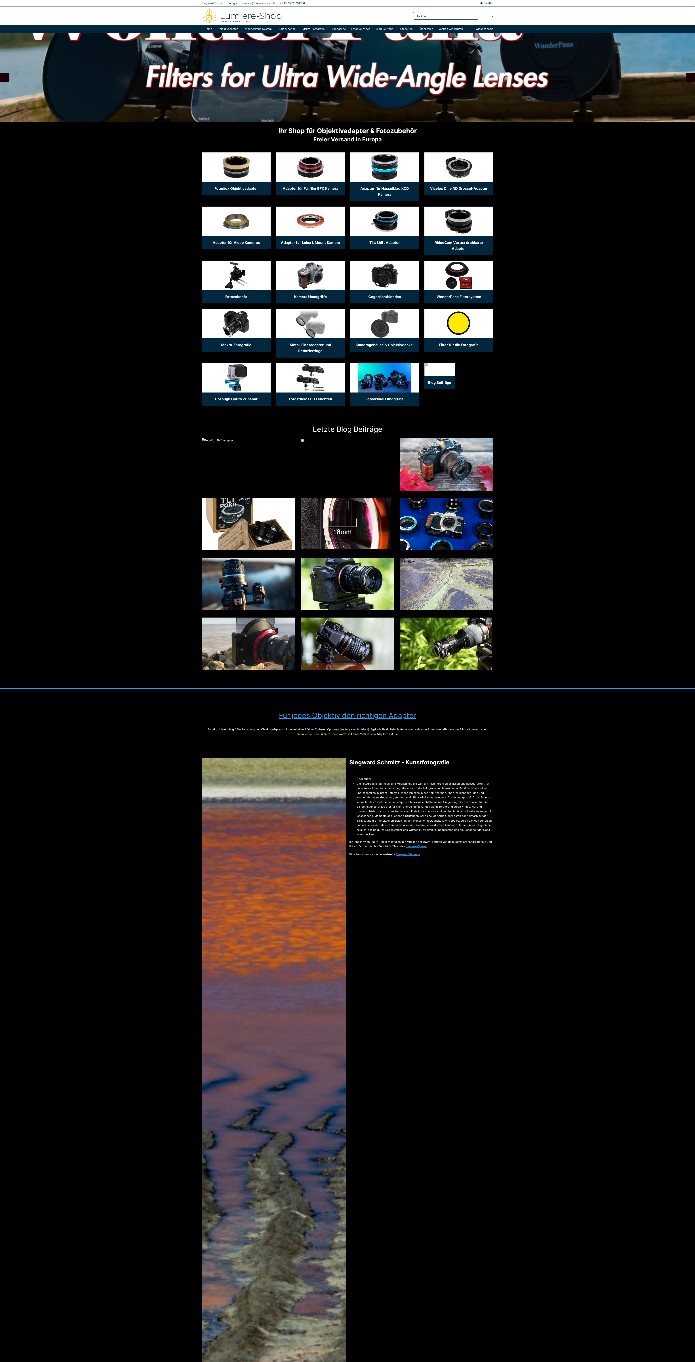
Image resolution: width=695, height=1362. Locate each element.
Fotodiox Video (360, 29)
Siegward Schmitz (408, 854)
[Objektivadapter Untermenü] (241, 29)
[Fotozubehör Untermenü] (299, 29)
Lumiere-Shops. (416, 846)
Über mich (426, 29)
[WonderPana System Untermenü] (275, 29)
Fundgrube (339, 29)
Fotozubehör (287, 29)
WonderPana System (258, 29)
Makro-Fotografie (313, 29)
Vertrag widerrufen (451, 29)
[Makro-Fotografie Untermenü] (328, 29)
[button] (4, 77)
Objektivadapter (228, 29)
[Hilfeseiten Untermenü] (416, 29)
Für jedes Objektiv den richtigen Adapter (347, 715)
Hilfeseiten (406, 29)
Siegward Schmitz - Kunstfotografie (399, 762)
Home (208, 29)
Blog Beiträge (384, 29)
